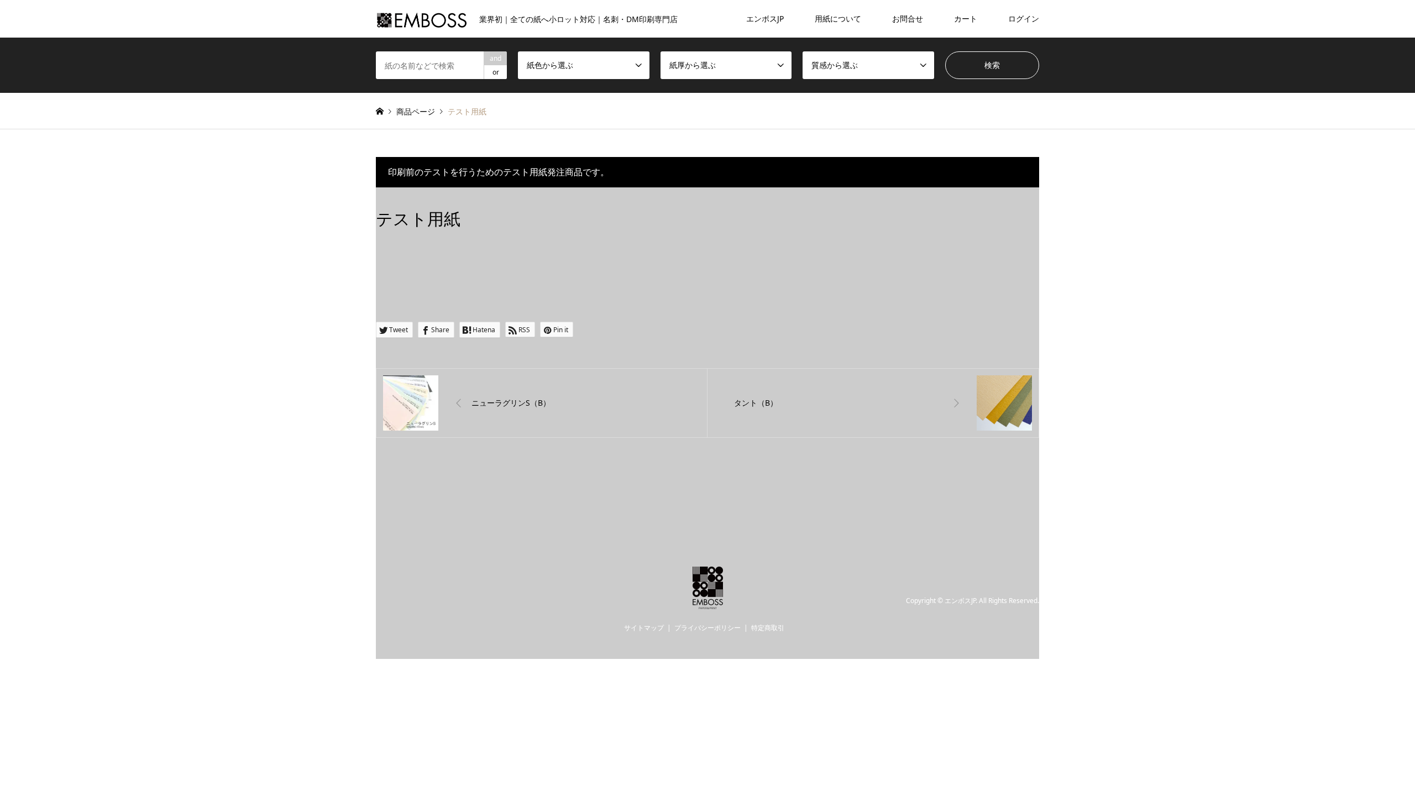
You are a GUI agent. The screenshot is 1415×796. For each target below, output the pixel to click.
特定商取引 (767, 627)
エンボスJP (765, 18)
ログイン (1023, 18)
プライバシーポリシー (707, 627)
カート (965, 18)
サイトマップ (644, 627)
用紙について (838, 18)
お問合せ (907, 18)
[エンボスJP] (708, 602)
